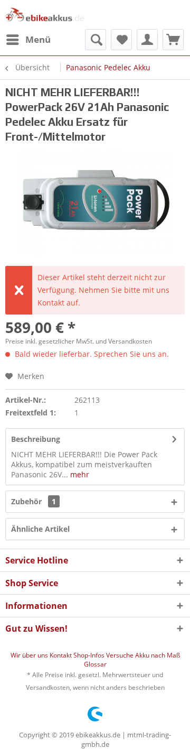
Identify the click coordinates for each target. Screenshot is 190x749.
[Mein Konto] (147, 39)
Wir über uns (30, 655)
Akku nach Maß (157, 655)
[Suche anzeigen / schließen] (95, 39)
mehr (78, 474)
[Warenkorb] (173, 39)
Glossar (95, 664)
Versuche (120, 655)
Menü (38, 39)
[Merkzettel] (121, 39)
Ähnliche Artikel (40, 529)
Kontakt (61, 655)
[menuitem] (28, 39)
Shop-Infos (89, 655)
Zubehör (33, 501)
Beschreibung (35, 439)
